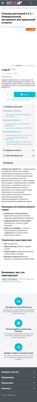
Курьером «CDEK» (13, 142)
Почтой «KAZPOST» (13, 135)
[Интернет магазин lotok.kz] (14, 3)
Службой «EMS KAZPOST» (16, 138)
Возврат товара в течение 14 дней (18, 353)
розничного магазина (16, 114)
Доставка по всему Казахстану (18, 307)
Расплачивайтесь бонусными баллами (18, 330)
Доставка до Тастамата (14, 128)
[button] (29, 65)
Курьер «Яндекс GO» (14, 124)
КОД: (13, 65)
